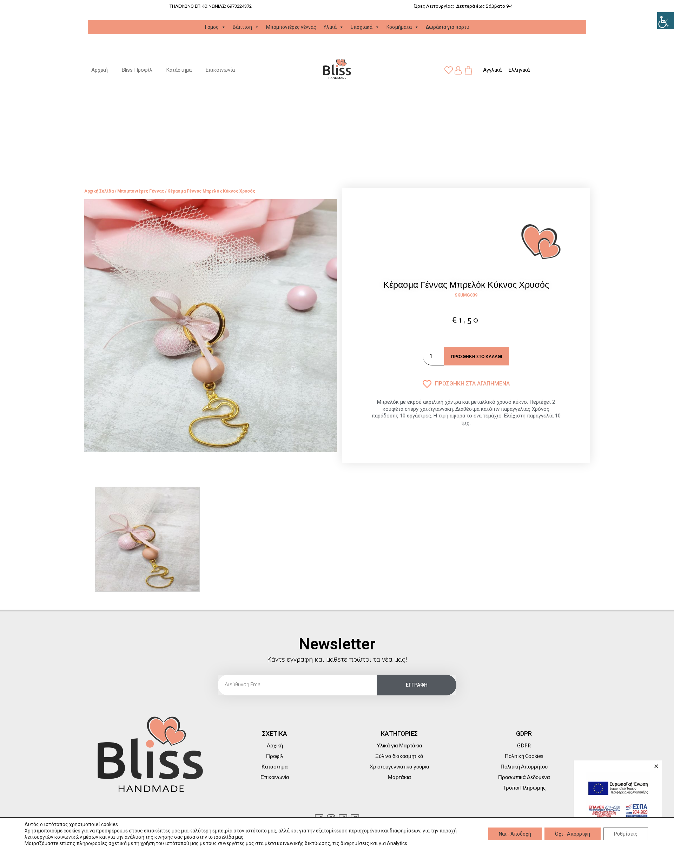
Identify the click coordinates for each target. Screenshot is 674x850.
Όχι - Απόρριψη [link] (572, 834)
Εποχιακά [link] (361, 27)
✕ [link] (656, 766)
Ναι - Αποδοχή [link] (515, 834)
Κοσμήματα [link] (399, 27)
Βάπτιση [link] (242, 27)
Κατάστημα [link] (179, 70)
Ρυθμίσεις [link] (625, 834)
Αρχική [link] (99, 70)
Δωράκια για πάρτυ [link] (447, 27)
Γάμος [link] (212, 27)
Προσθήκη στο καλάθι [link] (476, 356)
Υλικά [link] (330, 27)
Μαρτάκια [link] (399, 777)
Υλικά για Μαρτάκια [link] (399, 745)
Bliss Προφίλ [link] (137, 70)
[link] (665, 20)
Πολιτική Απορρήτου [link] (524, 767)
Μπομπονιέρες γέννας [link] (291, 27)
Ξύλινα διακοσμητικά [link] (399, 756)
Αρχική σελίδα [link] (99, 191)
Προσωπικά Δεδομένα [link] (524, 777)
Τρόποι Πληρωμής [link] (524, 788)
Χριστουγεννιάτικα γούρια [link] (399, 767)
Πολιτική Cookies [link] (524, 756)
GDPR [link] (524, 745)
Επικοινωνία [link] (220, 70)
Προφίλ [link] (274, 756)
